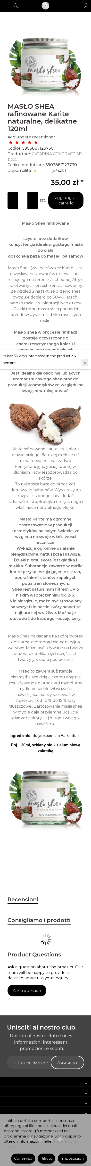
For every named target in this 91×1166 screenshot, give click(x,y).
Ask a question (27, 990)
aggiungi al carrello (66, 200)
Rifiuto (46, 1158)
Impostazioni (72, 1158)
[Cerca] (16, 6)
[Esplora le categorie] (5, 6)
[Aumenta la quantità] (13, 200)
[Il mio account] (86, 6)
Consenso (23, 1158)
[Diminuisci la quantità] (32, 200)
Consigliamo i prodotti (39, 920)
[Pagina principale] (45, 6)
